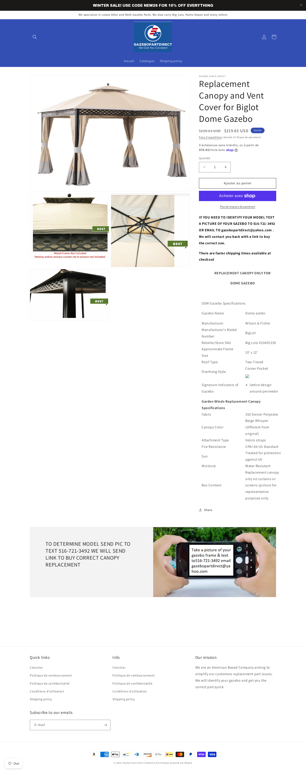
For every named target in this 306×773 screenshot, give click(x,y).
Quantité (204, 158)
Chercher (36, 668)
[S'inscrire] (105, 725)
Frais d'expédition (210, 137)
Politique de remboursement (51, 675)
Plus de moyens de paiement (237, 206)
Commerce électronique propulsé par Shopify (168, 762)
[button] (35, 37)
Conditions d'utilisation (47, 691)
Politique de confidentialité (50, 683)
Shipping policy (41, 699)
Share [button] (208, 510)
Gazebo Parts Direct (132, 762)
